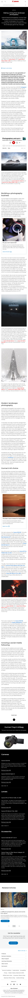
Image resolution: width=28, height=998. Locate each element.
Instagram (23, 87)
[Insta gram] (10, 984)
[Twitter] (17, 984)
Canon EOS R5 (17, 532)
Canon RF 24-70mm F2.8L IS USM (11, 798)
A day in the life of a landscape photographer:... (14, 990)
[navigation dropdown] (25, 2)
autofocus (10, 457)
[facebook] (7, 984)
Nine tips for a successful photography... (14, 992)
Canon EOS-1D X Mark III (17, 180)
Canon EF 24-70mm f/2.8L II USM (9, 182)
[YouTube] (20, 984)
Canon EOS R (12, 59)
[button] (9, 926)
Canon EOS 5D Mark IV (9, 341)
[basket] (2, 2)
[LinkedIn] (14, 984)
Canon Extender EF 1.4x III (9, 837)
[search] (5, 2)
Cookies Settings (20, 977)
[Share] (14, 720)
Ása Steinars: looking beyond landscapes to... (14, 991)
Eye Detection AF (6, 537)
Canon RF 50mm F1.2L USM (13, 573)
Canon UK (13, 981)
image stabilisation (17, 622)
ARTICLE (14, 10)
